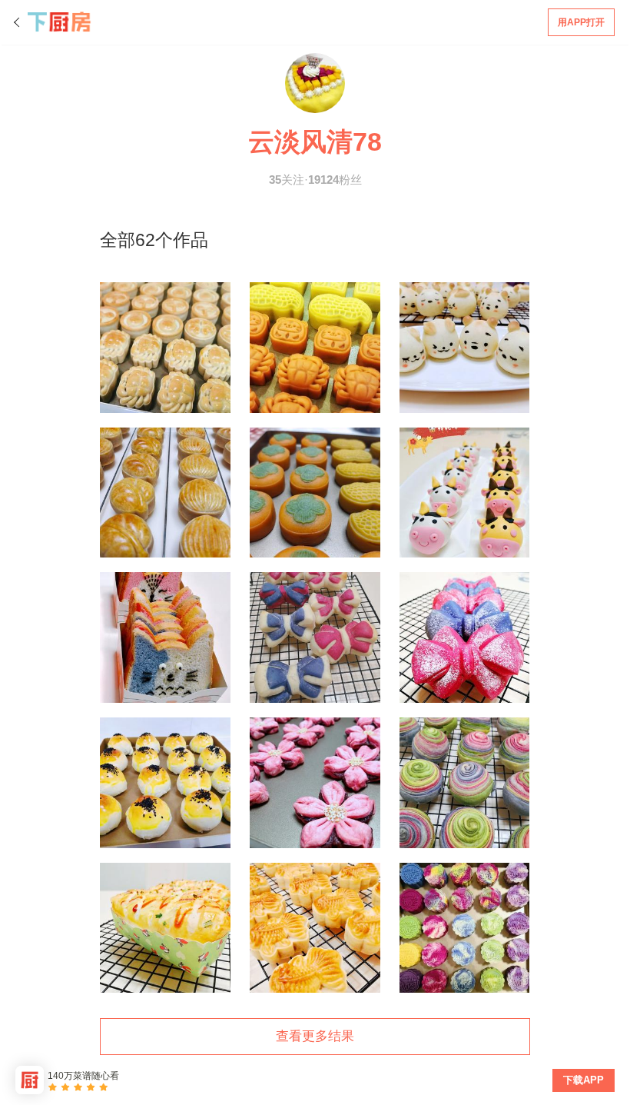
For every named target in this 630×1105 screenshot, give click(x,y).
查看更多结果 (315, 1036)
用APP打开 (581, 22)
